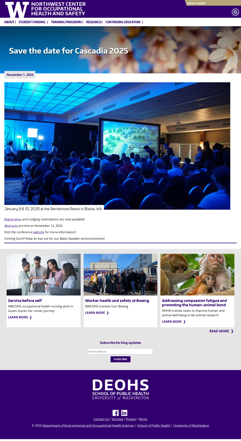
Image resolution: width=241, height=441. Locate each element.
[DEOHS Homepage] (120, 390)
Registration (13, 219)
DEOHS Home (196, 3)
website (38, 232)
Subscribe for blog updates (120, 343)
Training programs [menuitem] (66, 22)
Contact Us (101, 419)
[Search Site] (235, 12)
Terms (143, 419)
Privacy (131, 419)
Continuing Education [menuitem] (122, 22)
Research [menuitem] (93, 22)
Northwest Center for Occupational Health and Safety (58, 9)
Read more (219, 331)
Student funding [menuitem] (32, 22)
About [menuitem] (9, 22)
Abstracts (11, 226)
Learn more (18, 317)
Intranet (117, 419)
